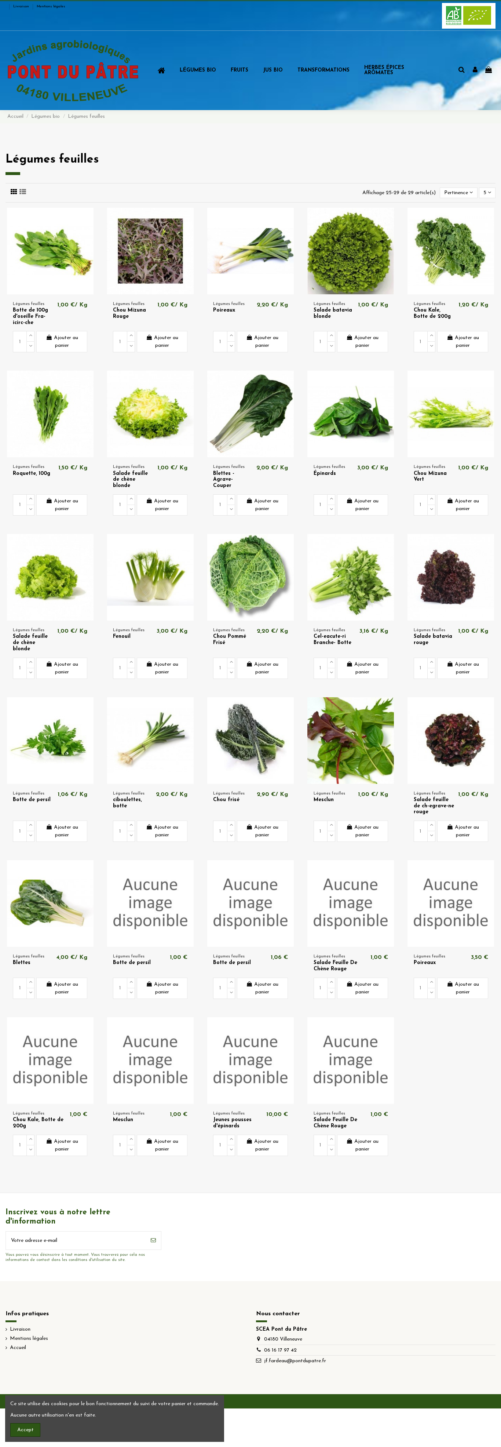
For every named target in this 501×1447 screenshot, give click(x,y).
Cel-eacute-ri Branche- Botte (332, 640)
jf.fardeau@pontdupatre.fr (295, 1361)
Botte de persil (32, 800)
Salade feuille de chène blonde (130, 480)
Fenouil (122, 636)
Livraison (21, 6)
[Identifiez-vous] (475, 70)
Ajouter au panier (66, 341)
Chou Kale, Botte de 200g (432, 313)
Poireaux (224, 310)
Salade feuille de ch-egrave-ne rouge (434, 806)
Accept (25, 1430)
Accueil (18, 1347)
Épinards (325, 473)
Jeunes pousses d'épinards (232, 1123)
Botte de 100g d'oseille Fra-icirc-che (30, 317)
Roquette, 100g (31, 473)
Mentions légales (51, 6)
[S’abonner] (153, 1241)
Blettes (21, 963)
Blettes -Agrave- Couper (223, 480)
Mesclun (324, 800)
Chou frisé (226, 800)
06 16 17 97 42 (280, 1350)
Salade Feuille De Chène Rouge (335, 966)
